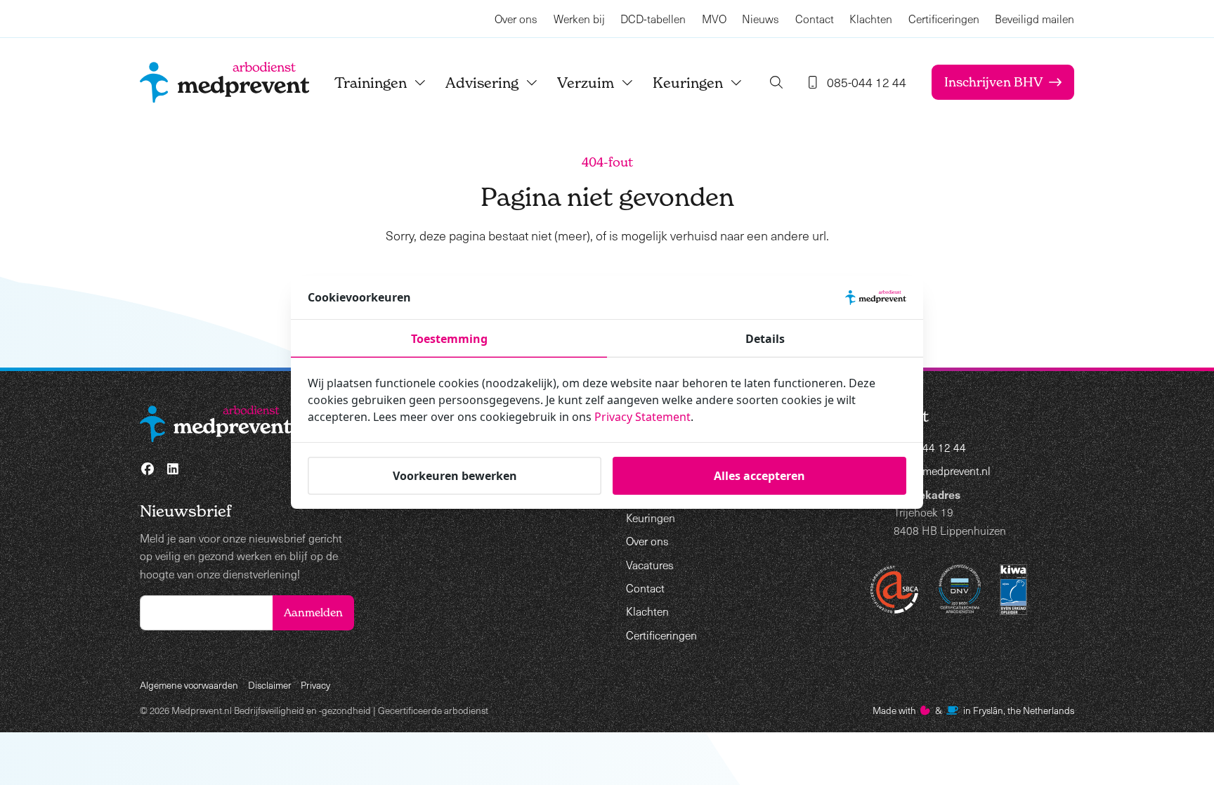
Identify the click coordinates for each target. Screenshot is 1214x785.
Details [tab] (765, 338)
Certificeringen (943, 18)
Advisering (481, 82)
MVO (714, 18)
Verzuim (585, 82)
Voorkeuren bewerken (455, 476)
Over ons (516, 18)
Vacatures (650, 564)
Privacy (315, 685)
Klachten (870, 18)
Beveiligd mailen (1034, 18)
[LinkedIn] (173, 469)
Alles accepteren (759, 476)
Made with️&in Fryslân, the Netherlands (973, 710)
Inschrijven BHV (993, 81)
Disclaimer (270, 685)
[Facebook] (148, 469)
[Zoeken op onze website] (776, 82)
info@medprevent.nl (942, 470)
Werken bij (579, 18)
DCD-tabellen (653, 18)
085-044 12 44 (930, 447)
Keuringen (688, 82)
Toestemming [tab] (449, 338)
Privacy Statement (642, 416)
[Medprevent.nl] (224, 82)
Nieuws (760, 18)
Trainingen (370, 82)
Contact (814, 18)
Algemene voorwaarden (189, 685)
